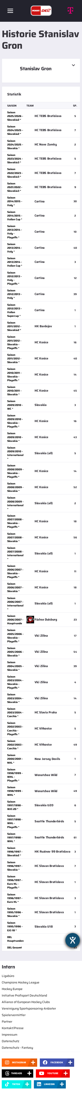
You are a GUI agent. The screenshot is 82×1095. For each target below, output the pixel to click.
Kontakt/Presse (13, 1028)
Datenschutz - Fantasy (17, 1047)
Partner (7, 1021)
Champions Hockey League (20, 982)
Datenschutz (10, 1041)
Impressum (9, 1034)
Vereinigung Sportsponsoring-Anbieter (29, 1008)
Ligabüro (8, 975)
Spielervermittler (14, 1015)
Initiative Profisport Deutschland (24, 995)
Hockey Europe (12, 989)
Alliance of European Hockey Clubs (26, 1002)
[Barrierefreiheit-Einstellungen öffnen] (72, 940)
